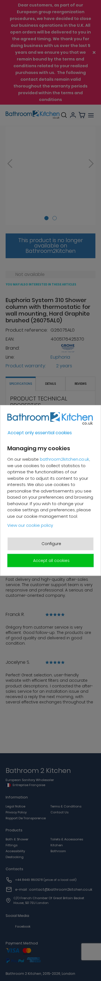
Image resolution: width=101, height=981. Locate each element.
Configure (51, 543)
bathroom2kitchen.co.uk (64, 459)
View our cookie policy (30, 525)
